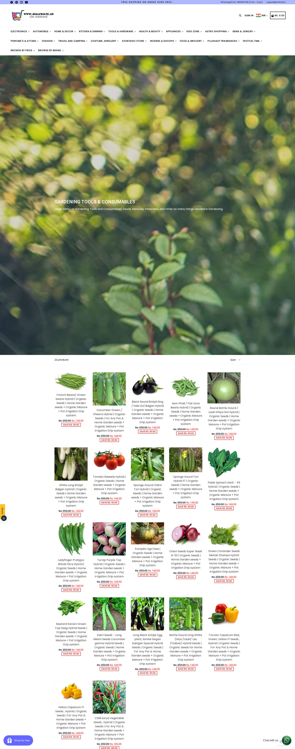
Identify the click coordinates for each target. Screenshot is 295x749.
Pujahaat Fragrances (223, 41)
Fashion (47, 41)
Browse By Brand (50, 50)
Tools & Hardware (121, 31)
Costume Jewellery (104, 41)
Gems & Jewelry (243, 31)
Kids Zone (193, 31)
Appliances (173, 31)
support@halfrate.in (276, 2)
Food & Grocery (191, 41)
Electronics (19, 31)
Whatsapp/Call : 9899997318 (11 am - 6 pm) (242, 2)
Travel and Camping (72, 41)
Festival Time (251, 41)
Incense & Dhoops (162, 41)
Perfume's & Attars (24, 41)
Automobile (41, 31)
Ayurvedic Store (133, 41)
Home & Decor (64, 31)
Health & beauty (150, 31)
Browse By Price (22, 50)
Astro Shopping (216, 31)
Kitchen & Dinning (91, 31)
